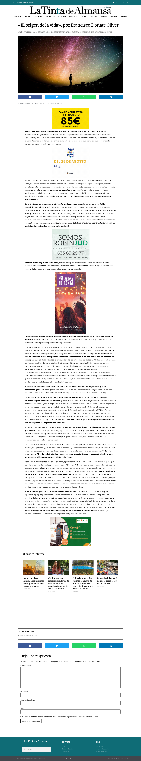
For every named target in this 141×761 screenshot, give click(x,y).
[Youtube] (123, 2)
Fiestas (104, 17)
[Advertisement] (70, 609)
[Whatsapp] (126, 2)
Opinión (124, 17)
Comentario (25, 665)
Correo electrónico (28, 700)
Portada (17, 17)
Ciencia (22, 635)
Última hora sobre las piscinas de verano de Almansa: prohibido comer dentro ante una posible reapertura (83, 583)
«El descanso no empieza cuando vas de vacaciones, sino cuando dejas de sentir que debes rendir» (58, 583)
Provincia (73, 17)
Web (22, 708)
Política (28, 17)
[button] (30, 97)
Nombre (24, 692)
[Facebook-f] (113, 2)
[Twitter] (70, 758)
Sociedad (38, 17)
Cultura (49, 17)
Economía (62, 17)
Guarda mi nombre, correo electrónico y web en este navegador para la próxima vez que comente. (61, 716)
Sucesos (113, 17)
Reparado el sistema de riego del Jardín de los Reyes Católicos (107, 581)
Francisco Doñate (31, 635)
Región (83, 17)
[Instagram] (116, 2)
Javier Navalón (124, 758)
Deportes (94, 17)
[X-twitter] (120, 2)
